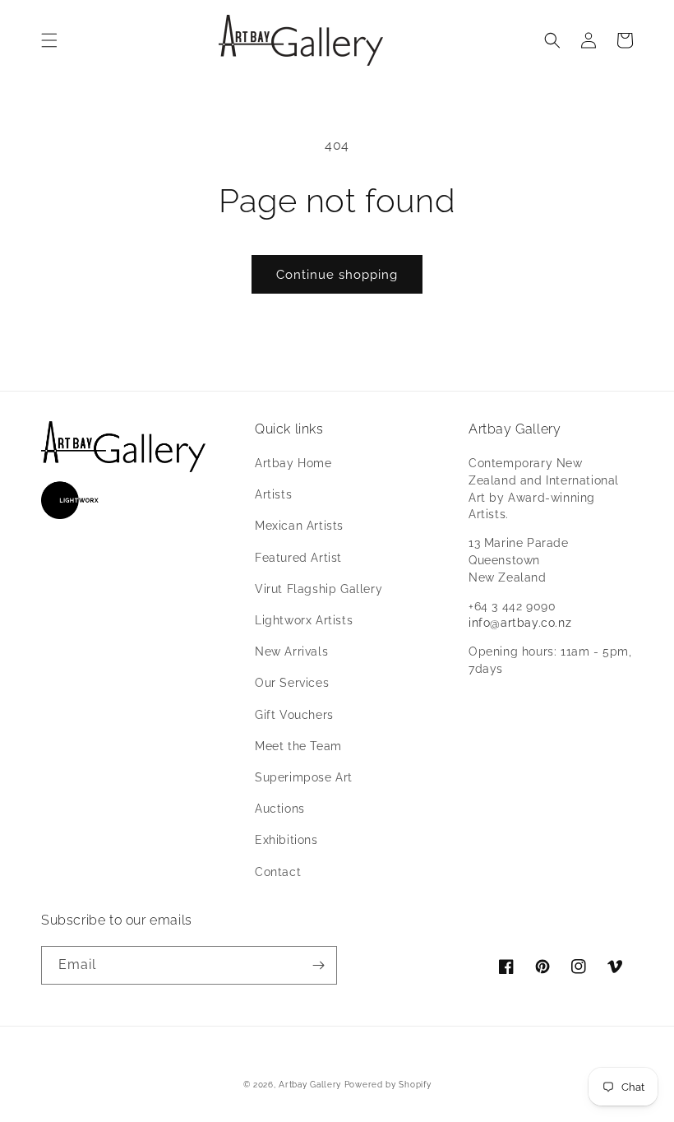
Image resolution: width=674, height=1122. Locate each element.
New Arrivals (291, 651)
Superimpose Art (304, 777)
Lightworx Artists (304, 620)
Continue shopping (337, 274)
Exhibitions (286, 839)
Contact (278, 872)
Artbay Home (293, 463)
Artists (273, 494)
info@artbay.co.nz (520, 622)
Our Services (292, 682)
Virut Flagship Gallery (318, 589)
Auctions (280, 808)
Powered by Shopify (388, 1084)
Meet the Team (298, 746)
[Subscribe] (318, 965)
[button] (49, 40)
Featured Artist (298, 557)
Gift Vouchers (294, 714)
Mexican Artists (299, 525)
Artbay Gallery (310, 1084)
